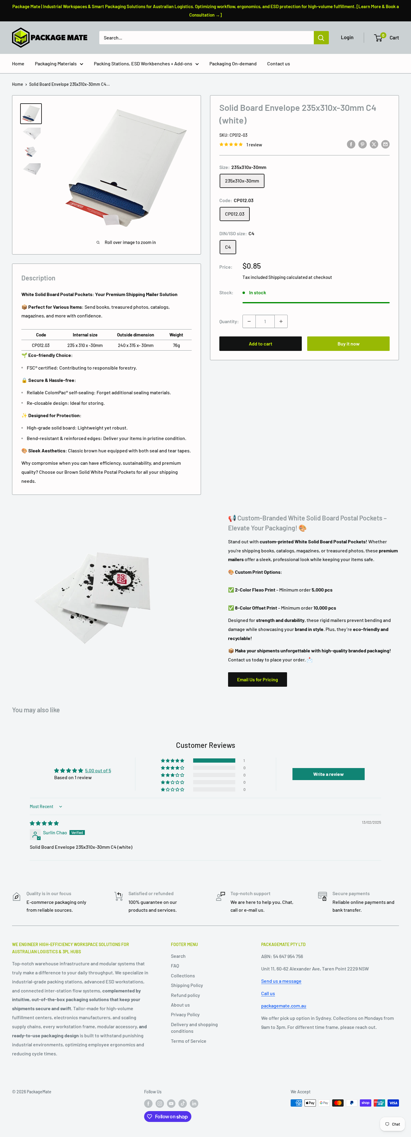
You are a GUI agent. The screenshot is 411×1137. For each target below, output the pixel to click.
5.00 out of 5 (98, 770)
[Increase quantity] (281, 321)
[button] (173, 760)
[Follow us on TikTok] (182, 1103)
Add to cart (260, 343)
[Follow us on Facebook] (148, 1103)
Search (178, 956)
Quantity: (229, 321)
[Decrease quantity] (249, 321)
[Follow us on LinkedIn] (194, 1103)
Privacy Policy (185, 1014)
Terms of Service (188, 1041)
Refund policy (185, 995)
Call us (268, 993)
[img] (44, 823)
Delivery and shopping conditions (194, 1027)
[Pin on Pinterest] (362, 143)
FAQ (175, 965)
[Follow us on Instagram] (160, 1103)
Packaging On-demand (233, 63)
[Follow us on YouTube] (171, 1103)
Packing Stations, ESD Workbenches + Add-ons (143, 63)
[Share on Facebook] (351, 143)
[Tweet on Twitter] (374, 143)
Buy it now (349, 343)
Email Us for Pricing (257, 679)
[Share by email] (385, 143)
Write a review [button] (328, 774)
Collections (183, 975)
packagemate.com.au (283, 1005)
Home (18, 63)
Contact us (278, 63)
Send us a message (281, 981)
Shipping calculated (287, 277)
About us (180, 1004)
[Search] (321, 37)
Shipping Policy (187, 985)
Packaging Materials (56, 63)
